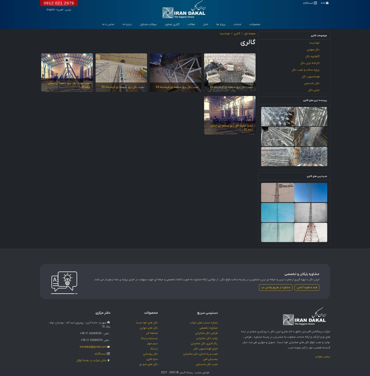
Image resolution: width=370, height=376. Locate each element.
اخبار (205, 24)
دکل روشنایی (150, 354)
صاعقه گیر (152, 333)
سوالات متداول (148, 24)
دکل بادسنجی (312, 83)
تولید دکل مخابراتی (207, 338)
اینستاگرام (101, 354)
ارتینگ (154, 349)
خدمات (237, 24)
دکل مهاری (313, 49)
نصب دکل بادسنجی (207, 364)
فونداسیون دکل (311, 76)
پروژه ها (220, 24)
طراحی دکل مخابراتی (206, 333)
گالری (237, 33)
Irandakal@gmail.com (93, 347)
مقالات (191, 24)
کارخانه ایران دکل (310, 63)
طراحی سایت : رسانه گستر (194, 372)
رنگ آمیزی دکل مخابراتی (204, 343)
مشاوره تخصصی (208, 328)
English (51, 9)
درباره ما (127, 24)
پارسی (68, 9)
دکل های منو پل (148, 364)
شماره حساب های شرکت (204, 323)
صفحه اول (250, 33)
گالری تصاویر (172, 24)
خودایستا (314, 43)
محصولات (254, 24)
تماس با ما (108, 24)
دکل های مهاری (149, 328)
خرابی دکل (314, 90)
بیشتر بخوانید (322, 356)
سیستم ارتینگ (149, 338)
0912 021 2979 (59, 3)
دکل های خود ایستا (147, 323)
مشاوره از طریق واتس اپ (275, 287)
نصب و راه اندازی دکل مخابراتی (200, 354)
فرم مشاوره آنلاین (307, 287)
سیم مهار (152, 343)
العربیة (60, 9)
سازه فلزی (152, 359)
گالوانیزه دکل (312, 56)
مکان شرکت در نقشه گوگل (91, 360)
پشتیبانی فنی (210, 359)
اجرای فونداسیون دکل (205, 349)
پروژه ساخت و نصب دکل (306, 70)
